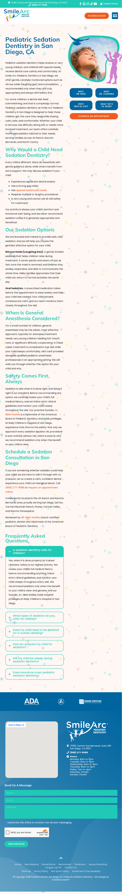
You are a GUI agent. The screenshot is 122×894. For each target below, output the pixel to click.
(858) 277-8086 (15, 487)
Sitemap (26, 871)
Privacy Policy (41, 871)
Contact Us (70, 867)
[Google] (84, 3)
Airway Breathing (98, 864)
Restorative (65, 864)
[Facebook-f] (80, 3)
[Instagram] (87, 3)
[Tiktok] (91, 3)
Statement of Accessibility (86, 871)
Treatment (80, 864)
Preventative (48, 864)
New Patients (32, 864)
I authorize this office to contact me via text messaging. (39, 822)
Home (18, 864)
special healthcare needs (31, 190)
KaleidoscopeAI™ (61, 880)
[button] (115, 15)
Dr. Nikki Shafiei (30, 517)
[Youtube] (95, 3)
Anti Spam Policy (60, 871)
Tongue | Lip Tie (53, 867)
